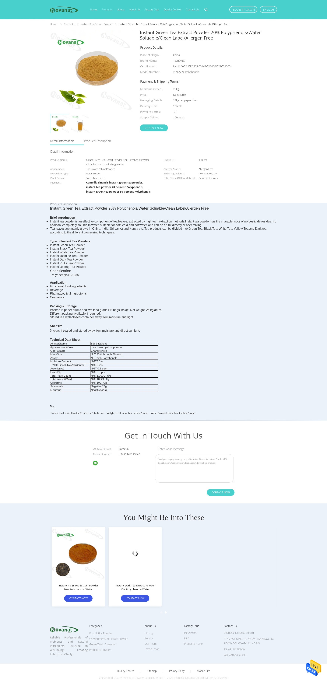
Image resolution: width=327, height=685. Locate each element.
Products (107, 9)
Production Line (193, 643)
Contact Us (192, 9)
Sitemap (152, 671)
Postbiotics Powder (100, 633)
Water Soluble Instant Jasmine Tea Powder (173, 413)
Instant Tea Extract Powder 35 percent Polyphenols (77, 413)
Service (149, 638)
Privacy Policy (177, 671)
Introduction (152, 649)
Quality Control (172, 9)
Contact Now (154, 128)
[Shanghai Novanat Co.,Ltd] (98, 463)
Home (93, 9)
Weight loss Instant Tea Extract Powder (127, 413)
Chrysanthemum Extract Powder (108, 639)
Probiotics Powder (100, 650)
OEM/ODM (190, 633)
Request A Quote (243, 9)
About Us (134, 9)
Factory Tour (152, 9)
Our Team (150, 643)
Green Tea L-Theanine (102, 644)
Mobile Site (203, 671)
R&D (186, 638)
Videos (121, 9)
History (149, 633)
